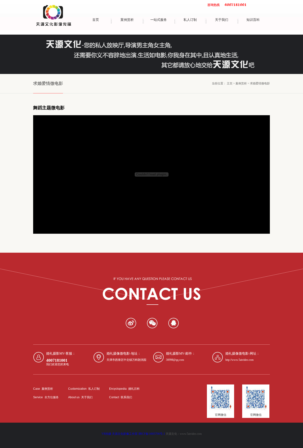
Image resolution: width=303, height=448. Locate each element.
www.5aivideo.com (191, 433)
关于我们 (221, 20)
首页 (95, 20)
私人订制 (190, 20)
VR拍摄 (106, 433)
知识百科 (253, 20)
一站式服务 (158, 20)
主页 (229, 83)
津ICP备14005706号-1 (151, 433)
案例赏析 (127, 20)
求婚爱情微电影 (260, 83)
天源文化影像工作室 (125, 433)
